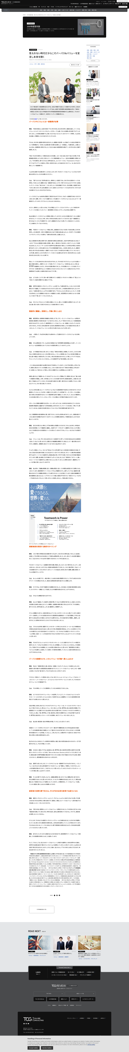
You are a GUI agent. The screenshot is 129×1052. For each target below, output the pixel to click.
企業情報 (82, 1018)
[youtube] (28, 1023)
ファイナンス (43, 6)
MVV (36, 64)
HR (39, 6)
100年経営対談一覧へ (42, 909)
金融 (89, 10)
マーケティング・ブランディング (61, 6)
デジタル (52, 6)
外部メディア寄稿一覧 (63, 1005)
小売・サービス (65, 10)
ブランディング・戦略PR (85, 975)
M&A (48, 6)
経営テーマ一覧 (80, 993)
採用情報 (95, 1018)
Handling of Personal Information (39, 1038)
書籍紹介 (54, 1005)
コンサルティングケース (108, 3)
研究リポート (99, 3)
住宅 (52, 10)
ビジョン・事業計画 (33, 6)
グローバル (71, 6)
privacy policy (91, 1044)
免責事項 (72, 1005)
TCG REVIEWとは (74, 3)
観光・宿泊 (94, 10)
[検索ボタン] (119, 6)
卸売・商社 (72, 10)
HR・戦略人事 (80, 972)
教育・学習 (84, 10)
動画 (36, 119)
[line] (59, 895)
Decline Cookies (47, 1048)
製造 (41, 10)
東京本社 (43, 64)
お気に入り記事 (112, 1)
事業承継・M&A (73, 975)
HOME (24, 15)
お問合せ (98, 1)
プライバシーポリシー (71, 1018)
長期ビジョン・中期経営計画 (58, 972)
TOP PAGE (48, 993)
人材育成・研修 (90, 972)
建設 (45, 10)
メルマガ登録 (103, 1)
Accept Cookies (33, 1048)
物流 (48, 10)
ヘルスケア (78, 10)
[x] (54, 895)
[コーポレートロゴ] (64, 967)
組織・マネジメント (78, 6)
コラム (49, 1005)
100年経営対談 (84, 3)
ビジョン (31, 64)
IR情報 (88, 1018)
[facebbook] (57, 895)
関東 (39, 64)
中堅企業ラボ (118, 3)
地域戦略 (85, 6)
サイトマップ (78, 1005)
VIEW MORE (93, 60)
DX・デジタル (71, 972)
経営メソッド (92, 3)
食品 (56, 10)
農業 (59, 10)
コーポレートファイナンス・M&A (59, 975)
